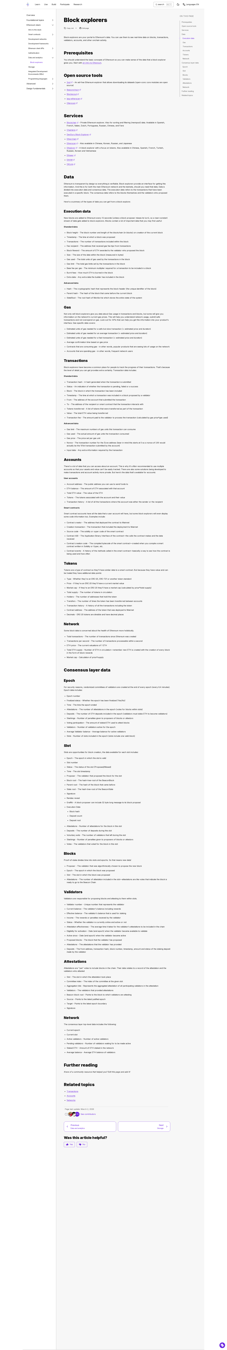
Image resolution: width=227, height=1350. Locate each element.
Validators (186, 79)
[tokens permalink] (63, 563)
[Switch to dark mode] (178, 4)
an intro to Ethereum (92, 63)
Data (183, 34)
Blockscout (73, 94)
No (84, 1144)
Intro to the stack (34, 30)
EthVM (71, 160)
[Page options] (76, 28)
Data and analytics (35, 58)
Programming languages (37, 79)
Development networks (37, 39)
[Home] (27, 4)
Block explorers (36, 62)
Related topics (187, 95)
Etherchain (73, 139)
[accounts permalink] (63, 459)
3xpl (70, 82)
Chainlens (72, 130)
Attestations (187, 83)
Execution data (188, 38)
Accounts (71, 1096)
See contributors (88, 1114)
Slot (184, 71)
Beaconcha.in (74, 90)
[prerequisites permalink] (63, 52)
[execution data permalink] (63, 211)
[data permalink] (63, 176)
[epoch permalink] (63, 680)
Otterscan (72, 103)
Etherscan (72, 143)
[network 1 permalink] (63, 1017)
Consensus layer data (190, 63)
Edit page (84, 28)
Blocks (185, 75)
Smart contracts (34, 34)
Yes (71, 1144)
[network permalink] (63, 624)
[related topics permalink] (63, 1084)
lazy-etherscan (74, 98)
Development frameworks (38, 44)
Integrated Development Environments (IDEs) (37, 72)
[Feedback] (222, 1345)
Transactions (72, 1091)
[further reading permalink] (63, 1065)
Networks (71, 1100)
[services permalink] (63, 115)
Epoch (185, 67)
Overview (30, 15)
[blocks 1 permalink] (63, 853)
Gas (184, 42)
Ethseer (71, 155)
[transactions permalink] (63, 360)
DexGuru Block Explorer (79, 134)
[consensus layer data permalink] (63, 670)
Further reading (188, 91)
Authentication (33, 53)
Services (185, 30)
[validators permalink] (63, 892)
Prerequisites (187, 22)
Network (186, 59)
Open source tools (189, 26)
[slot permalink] (63, 745)
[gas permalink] (63, 307)
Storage (31, 67)
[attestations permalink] (63, 961)
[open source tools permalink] (63, 75)
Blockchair (72, 122)
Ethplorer (72, 148)
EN (192, 4)
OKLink (71, 164)
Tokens (186, 55)
